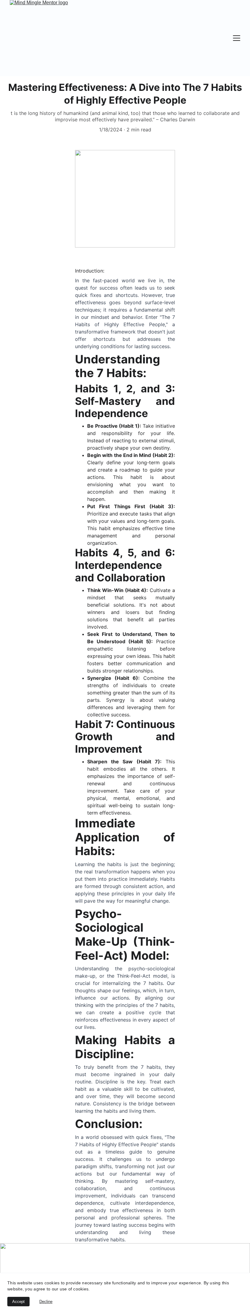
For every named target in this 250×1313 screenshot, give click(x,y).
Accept (18, 1301)
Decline (45, 1301)
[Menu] (236, 38)
